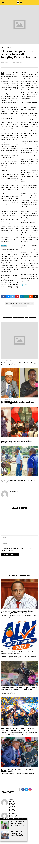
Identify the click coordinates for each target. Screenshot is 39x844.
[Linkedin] (22, 296)
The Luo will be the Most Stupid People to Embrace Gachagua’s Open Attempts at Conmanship (19, 689)
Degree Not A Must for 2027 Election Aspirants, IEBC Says (18, 824)
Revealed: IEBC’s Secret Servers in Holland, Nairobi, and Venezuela (16, 442)
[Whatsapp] (26, 296)
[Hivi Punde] (4, 802)
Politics (8, 48)
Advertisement (7, 792)
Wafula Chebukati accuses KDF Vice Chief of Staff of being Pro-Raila (18, 481)
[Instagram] (30, 789)
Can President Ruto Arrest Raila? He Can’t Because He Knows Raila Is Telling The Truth (19, 364)
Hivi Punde (12, 800)
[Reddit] (31, 296)
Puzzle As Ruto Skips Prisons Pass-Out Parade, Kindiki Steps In (17, 770)
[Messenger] (8, 296)
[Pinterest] (17, 296)
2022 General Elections (14, 303)
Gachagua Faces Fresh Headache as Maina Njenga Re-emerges (17, 834)
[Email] (35, 296)
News (3, 48)
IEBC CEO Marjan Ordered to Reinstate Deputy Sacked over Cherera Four (17, 403)
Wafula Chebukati (19, 306)
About (7, 791)
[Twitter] (12, 296)
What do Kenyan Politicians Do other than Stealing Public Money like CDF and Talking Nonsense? (19, 612)
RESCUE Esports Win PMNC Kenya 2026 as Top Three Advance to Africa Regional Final (17, 729)
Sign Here (4, 245)
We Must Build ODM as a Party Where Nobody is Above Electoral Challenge (18, 653)
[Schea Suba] (4, 816)
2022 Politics (28, 303)
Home (2, 791)
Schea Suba (14, 491)
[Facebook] (3, 296)
